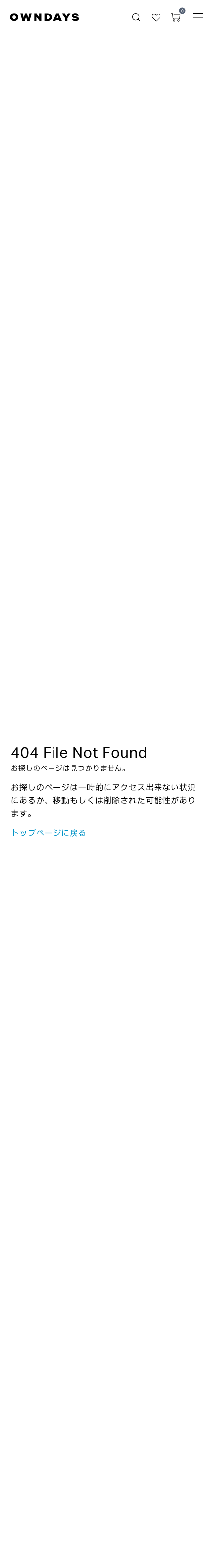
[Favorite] (156, 17)
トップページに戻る (49, 833)
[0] (176, 17)
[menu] (198, 17)
